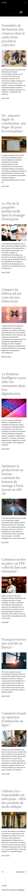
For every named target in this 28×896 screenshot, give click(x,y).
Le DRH (4, 2)
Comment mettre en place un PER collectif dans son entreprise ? (14, 565)
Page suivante (21, 872)
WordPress (20, 890)
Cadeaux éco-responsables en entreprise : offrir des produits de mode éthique (14, 799)
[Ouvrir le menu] (25, 3)
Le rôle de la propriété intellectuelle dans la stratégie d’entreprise (13, 211)
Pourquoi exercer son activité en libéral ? (14, 643)
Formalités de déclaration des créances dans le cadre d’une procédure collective (13, 35)
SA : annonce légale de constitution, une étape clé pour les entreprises (14, 123)
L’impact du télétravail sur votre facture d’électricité (12, 295)
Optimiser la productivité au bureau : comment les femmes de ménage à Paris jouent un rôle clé (12, 479)
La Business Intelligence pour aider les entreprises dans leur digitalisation (14, 384)
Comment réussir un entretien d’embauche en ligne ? (14, 719)
